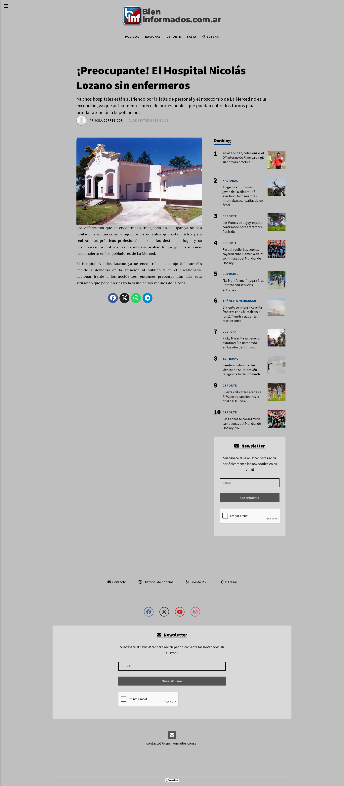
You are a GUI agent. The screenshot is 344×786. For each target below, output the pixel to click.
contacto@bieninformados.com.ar (172, 743)
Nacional (153, 36)
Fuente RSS (198, 582)
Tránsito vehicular (239, 301)
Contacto (118, 582)
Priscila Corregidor (106, 120)
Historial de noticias (158, 582)
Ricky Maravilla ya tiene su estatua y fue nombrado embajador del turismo (241, 342)
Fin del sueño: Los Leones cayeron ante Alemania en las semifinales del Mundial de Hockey (243, 256)
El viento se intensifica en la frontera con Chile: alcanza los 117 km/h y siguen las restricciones (242, 314)
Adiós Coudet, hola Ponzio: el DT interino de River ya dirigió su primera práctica (244, 157)
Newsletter (252, 446)
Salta (191, 36)
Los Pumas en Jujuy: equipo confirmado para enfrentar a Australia (243, 227)
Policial (132, 36)
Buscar (212, 36)
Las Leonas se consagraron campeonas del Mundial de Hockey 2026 (242, 423)
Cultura (229, 331)
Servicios (230, 274)
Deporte (174, 36)
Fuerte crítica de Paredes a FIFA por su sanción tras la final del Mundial (242, 396)
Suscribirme (250, 498)
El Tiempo (231, 358)
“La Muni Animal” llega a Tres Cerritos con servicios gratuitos (243, 284)
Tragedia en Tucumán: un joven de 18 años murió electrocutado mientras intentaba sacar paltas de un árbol (243, 196)
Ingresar (230, 582)
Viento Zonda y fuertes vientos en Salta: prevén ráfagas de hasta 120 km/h (241, 369)
